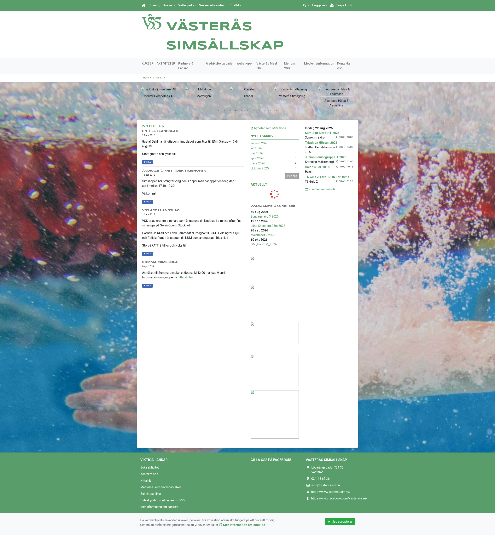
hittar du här (185, 277)
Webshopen (244, 63)
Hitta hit (145, 480)
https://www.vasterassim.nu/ (330, 492)
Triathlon (236, 5)
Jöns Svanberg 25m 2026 (268, 226)
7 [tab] (253, 111)
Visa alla (292, 176)
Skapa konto (344, 5)
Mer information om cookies (159, 507)
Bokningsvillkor (150, 494)
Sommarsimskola (160, 262)
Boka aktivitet (149, 467)
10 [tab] (271, 111)
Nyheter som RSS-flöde (269, 128)
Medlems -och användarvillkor (160, 487)
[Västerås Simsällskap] (151, 21)
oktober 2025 (260, 168)
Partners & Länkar (185, 66)
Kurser (168, 5)
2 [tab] (224, 111)
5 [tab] (242, 111)
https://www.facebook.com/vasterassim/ (339, 498)
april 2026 (257, 158)
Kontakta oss (343, 66)
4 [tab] (236, 111)
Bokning (154, 5)
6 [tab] (247, 111)
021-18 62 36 (320, 479)
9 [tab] (265, 111)
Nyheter (147, 77)
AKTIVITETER (166, 63)
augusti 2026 (259, 143)
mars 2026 (258, 163)
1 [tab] (218, 111)
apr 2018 (160, 77)
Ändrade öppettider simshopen (174, 170)
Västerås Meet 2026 (266, 66)
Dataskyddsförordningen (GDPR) (162, 500)
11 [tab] (276, 111)
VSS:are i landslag (161, 210)
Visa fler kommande (321, 189)
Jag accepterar (341, 521)
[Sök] (306, 5)
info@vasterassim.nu (325, 485)
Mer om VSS (289, 66)
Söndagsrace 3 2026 (265, 216)
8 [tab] (259, 111)
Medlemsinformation (319, 63)
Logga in (318, 5)
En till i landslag (160, 131)
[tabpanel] (159, 92)
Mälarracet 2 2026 (263, 235)
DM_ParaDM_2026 (264, 244)
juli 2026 (256, 148)
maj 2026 (257, 153)
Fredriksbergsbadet (219, 63)
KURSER (147, 63)
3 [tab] (230, 111)
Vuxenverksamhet (211, 5)
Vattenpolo (186, 5)
